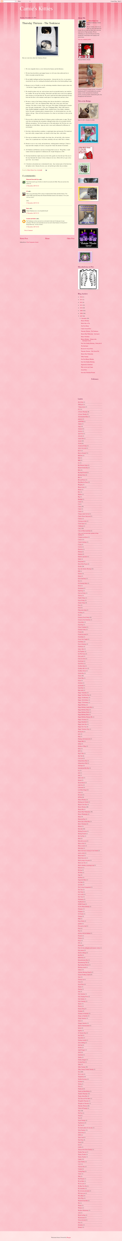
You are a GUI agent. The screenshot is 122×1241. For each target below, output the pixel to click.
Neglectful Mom (82, 880)
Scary (79, 982)
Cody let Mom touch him (84, 531)
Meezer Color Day (82, 804)
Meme (79, 816)
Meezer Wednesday (83, 814)
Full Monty (81, 641)
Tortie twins (81, 1132)
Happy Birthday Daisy (83, 710)
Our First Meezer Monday (87, 359)
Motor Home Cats (93, 21)
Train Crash (81, 1137)
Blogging (80, 484)
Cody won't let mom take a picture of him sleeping (88, 534)
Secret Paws (84, 370)
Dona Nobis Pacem (82, 564)
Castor (79, 509)
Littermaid (80, 787)
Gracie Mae (81, 678)
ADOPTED (81, 421)
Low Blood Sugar (82, 790)
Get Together (81, 651)
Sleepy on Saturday (83, 1016)
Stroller (80, 1047)
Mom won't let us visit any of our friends (88, 850)
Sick (79, 991)
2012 (81, 302)
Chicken (80, 518)
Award (79, 441)
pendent (80, 923)
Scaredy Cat (81, 979)
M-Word (80, 797)
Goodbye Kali (81, 666)
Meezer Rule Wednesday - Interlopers (90, 334)
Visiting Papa (81, 1171)
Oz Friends (80, 914)
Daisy (27, 208)
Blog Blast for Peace (83, 482)
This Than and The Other (84, 1098)
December (84, 318)
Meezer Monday (85, 321)
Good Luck (81, 661)
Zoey (79, 1222)
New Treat (80, 892)
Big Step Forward (82, 472)
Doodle (80, 566)
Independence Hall (82, 763)
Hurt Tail (80, 756)
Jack (79, 773)
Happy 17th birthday (83, 702)
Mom (79, 838)
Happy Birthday (82, 705)
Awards (80, 443)
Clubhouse (80, 526)
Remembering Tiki (82, 962)
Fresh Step (80, 625)
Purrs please (81, 950)
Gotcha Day (81, 673)
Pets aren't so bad (82, 926)
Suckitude (80, 1055)
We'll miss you (81, 1193)
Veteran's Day (81, 1166)
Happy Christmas (82, 719)
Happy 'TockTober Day (83, 695)
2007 (81, 316)
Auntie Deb (81, 438)
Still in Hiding (81, 1042)
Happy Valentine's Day (83, 729)
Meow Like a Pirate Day (84, 821)
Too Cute (80, 1125)
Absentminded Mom (83, 416)
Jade (79, 775)
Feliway (80, 595)
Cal (79, 504)
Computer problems (83, 537)
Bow (79, 492)
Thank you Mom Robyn (84, 1091)
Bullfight (80, 499)
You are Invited (82, 1220)
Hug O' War (81, 753)
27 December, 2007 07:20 (32, 203)
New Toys (80, 889)
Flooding (80, 612)
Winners (80, 1208)
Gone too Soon (81, 658)
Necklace (80, 877)
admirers (80, 419)
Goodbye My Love (82, 668)
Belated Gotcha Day (83, 467)
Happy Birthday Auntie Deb (85, 707)
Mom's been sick (82, 858)
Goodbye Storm (82, 671)
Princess (80, 938)
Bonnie (80, 489)
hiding (79, 744)
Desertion (80, 549)
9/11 (79, 409)
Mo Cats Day (81, 836)
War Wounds (81, 1179)
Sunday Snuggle (82, 1059)
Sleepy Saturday (82, 1018)
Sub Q (79, 1052)
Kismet (80, 780)
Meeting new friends (83, 802)
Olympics (80, 911)
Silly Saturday (81, 994)
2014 (81, 297)
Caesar (79, 501)
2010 (81, 308)
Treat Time (80, 1140)
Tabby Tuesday (84, 356)
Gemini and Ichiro (31, 218)
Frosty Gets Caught (83, 639)
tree (79, 1145)
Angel (79, 426)
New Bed (80, 882)
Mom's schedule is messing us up (86, 865)
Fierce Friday (81, 600)
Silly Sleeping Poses (83, 996)
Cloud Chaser (81, 523)
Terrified (80, 1081)
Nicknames (81, 899)
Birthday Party (81, 475)
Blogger (69, 1237)
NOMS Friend (81, 904)
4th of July (80, 402)
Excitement (81, 588)
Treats (79, 1142)
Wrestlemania (81, 1217)
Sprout (79, 1028)
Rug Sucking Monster (83, 965)
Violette (80, 1169)
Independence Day (82, 761)
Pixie (79, 928)
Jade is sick (80, 778)
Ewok (79, 586)
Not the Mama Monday (83, 906)
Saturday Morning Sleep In (84, 972)
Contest (80, 539)
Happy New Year (82, 727)
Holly (79, 748)
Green (79, 680)
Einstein (80, 573)
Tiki (79, 1110)
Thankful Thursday (82, 1093)
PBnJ (79, 918)
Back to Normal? (82, 453)
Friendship (80, 637)
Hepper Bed (81, 741)
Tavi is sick (80, 1074)
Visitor (79, 1174)
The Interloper (84, 346)
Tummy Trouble (82, 1154)
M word (80, 795)
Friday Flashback (82, 627)
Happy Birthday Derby (83, 712)
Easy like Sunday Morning (84, 569)
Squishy (80, 1030)
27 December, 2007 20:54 (32, 227)
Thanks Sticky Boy (82, 1096)
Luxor (79, 792)
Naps (79, 875)
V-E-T (79, 1164)
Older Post (70, 238)
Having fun (81, 731)
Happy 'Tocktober (82, 692)
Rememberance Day (83, 960)
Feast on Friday (82, 593)
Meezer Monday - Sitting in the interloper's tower (88, 340)
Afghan (80, 424)
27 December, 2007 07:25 (32, 213)
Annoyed (80, 429)
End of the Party (82, 578)
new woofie (81, 894)
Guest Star (80, 688)
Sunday (80, 1057)
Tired (79, 1115)
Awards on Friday (82, 446)
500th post (80, 404)
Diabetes (80, 554)
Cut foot (80, 547)
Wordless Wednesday (83, 1210)
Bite (79, 477)
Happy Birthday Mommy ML (85, 717)
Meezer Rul (81, 809)
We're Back (81, 1196)
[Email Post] (46, 170)
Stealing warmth (82, 1040)
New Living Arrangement (84, 887)
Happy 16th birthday (83, 700)
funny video (81, 649)
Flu (79, 615)
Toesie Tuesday (81, 1120)
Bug (79, 497)
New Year (80, 897)
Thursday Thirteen (82, 1106)
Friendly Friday (82, 629)
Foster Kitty (81, 622)
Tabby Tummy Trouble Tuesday (86, 1069)
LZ (27, 191)
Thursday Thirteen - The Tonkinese (89, 331)
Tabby (79, 1064)
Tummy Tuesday (82, 1157)
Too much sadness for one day (85, 1128)
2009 (81, 310)
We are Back (81, 1181)
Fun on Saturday (82, 644)
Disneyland (81, 561)
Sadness (80, 970)
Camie (79, 506)
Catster (79, 511)
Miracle (80, 826)
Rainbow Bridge (82, 953)
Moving (80, 870)
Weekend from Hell (83, 1200)
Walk (79, 1176)
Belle (79, 470)
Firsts (79, 607)
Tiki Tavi (80, 1113)
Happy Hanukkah (82, 722)
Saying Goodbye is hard (84, 974)
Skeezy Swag (81, 1008)
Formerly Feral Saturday (84, 620)
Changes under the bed (83, 514)
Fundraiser (80, 646)
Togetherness (81, 1123)
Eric (79, 581)
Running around (82, 967)
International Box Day (83, 768)
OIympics (80, 909)
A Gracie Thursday (82, 412)
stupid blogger (81, 1050)
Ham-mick (80, 690)
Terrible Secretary (82, 1079)
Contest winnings (82, 542)
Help (79, 736)
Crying (79, 544)
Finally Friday (81, 603)
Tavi (79, 1072)
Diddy (79, 559)
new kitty (80, 884)
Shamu (79, 987)
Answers (80, 431)
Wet (79, 1203)
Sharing (80, 989)
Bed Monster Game (83, 465)
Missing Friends (82, 833)
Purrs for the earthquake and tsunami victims (89, 948)
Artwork (80, 436)
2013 (81, 299)
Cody (79, 528)
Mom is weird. (81, 846)
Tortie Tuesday (81, 1130)
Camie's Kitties (36, 8)
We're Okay (81, 1198)
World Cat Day (81, 1215)
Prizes (79, 940)
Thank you (80, 1089)
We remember (81, 1188)
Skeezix (80, 1006)
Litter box (80, 785)
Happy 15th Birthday (83, 697)
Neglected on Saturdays (87, 364)
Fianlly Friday (81, 598)
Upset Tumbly (81, 1161)
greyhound (80, 685)
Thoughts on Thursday (83, 1103)
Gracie (79, 676)
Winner (80, 1205)
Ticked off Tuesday (82, 1108)
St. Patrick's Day (82, 1033)
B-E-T (79, 450)
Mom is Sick (81, 843)
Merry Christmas (85, 336)
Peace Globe (81, 921)
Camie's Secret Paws (86, 328)
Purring (80, 945)
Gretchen (80, 683)
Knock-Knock (81, 782)
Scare (79, 977)
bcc (79, 463)
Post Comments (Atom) (32, 242)
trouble (80, 1147)
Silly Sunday (81, 999)
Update (80, 1159)
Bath (79, 458)
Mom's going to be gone (84, 860)
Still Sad (80, 1045)
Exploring (80, 590)
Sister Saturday (82, 1001)
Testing (80, 1084)
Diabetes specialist (82, 556)
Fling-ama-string (82, 610)
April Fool (80, 433)
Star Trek (80, 1035)
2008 (81, 313)
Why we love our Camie (87, 367)
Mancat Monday (82, 799)
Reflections (81, 957)
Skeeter (80, 1004)
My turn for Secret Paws (87, 348)
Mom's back (81, 855)
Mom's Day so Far (85, 323)
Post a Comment (28, 230)
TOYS (79, 1135)
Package (80, 916)
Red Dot (80, 955)
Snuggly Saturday (82, 1023)
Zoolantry (80, 1225)
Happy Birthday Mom (83, 714)
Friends (80, 632)
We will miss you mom (83, 1191)
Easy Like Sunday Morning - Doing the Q (91, 343)
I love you (80, 758)
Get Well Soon (81, 654)
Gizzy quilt (81, 656)
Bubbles (80, 494)
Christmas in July (82, 521)
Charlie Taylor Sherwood (84, 516)
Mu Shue (80, 872)
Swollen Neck (81, 1062)
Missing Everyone (82, 831)
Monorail (80, 867)
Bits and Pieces (81, 480)
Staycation (80, 1038)
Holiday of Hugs (82, 746)
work (79, 1213)
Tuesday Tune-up (82, 1152)
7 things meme (81, 407)
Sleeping (80, 1011)
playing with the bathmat (84, 933)
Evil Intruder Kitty (82, 583)
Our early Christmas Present (88, 372)
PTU (79, 943)
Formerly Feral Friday (83, 617)
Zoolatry (80, 1227)
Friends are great (82, 634)
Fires (79, 605)
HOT (79, 751)
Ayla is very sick (82, 448)
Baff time (80, 455)
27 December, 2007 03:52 (32, 186)
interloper (80, 765)
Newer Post (24, 238)
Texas (79, 1086)
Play (79, 931)
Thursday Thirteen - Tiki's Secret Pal (90, 351)
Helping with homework (84, 739)
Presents (80, 936)
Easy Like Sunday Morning (87, 362)
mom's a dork (81, 853)
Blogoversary (81, 487)
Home (47, 238)
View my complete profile (84, 39)
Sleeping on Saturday (83, 1013)
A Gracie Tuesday (82, 414)
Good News (81, 663)
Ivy (79, 770)
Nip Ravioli (81, 902)
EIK (79, 571)
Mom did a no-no (82, 841)
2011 (81, 305)
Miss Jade (80, 829)
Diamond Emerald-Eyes (32, 179)
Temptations (81, 1076)
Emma (79, 576)
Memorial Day (81, 819)
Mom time (80, 848)
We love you (81, 1183)
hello (79, 734)
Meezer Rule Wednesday (87, 354)
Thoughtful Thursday (83, 1101)
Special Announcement (83, 1025)
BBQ (79, 460)
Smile (79, 1021)
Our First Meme (85, 326)
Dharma (80, 552)
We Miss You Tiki (82, 1186)
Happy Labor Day (82, 724)
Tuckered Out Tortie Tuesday (85, 1149)
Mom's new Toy (82, 863)
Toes (79, 1118)
